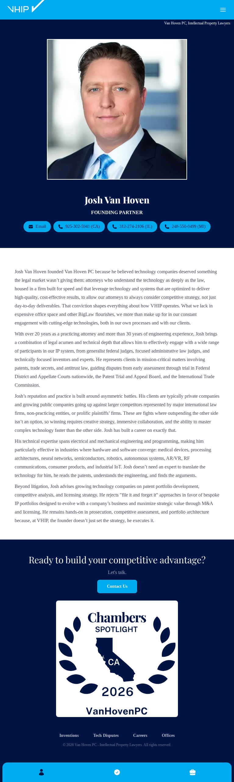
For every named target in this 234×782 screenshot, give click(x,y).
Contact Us (117, 586)
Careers (140, 735)
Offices (168, 735)
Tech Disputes (106, 735)
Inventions (69, 735)
